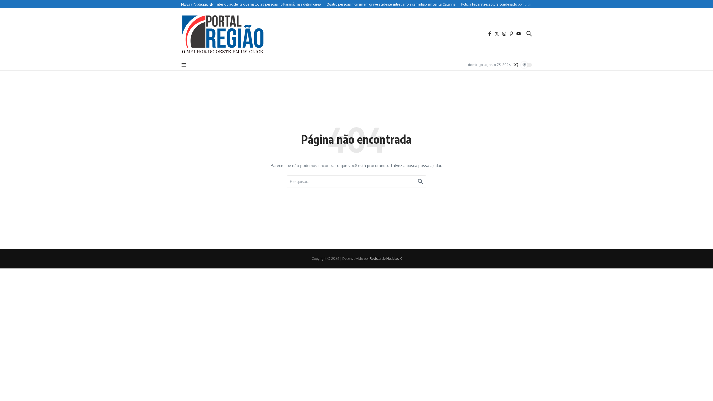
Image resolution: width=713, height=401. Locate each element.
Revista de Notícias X (386, 258)
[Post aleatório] (516, 65)
